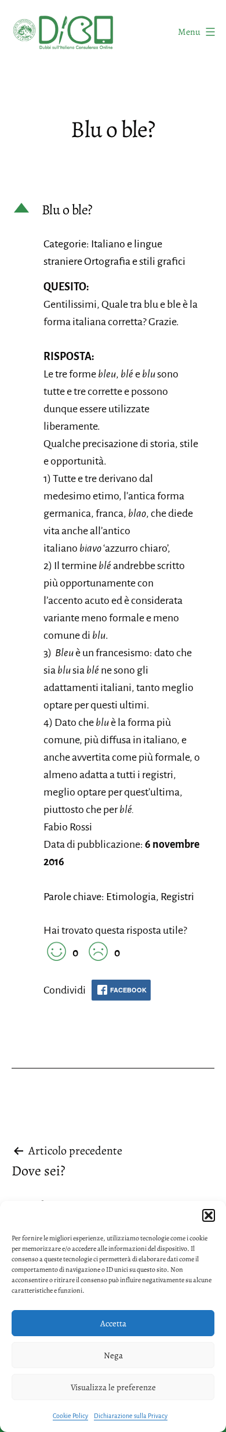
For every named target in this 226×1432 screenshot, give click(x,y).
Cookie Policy (70, 1415)
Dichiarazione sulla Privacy (130, 1415)
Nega (113, 1355)
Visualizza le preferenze (113, 1387)
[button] (208, 1215)
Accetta (113, 1323)
